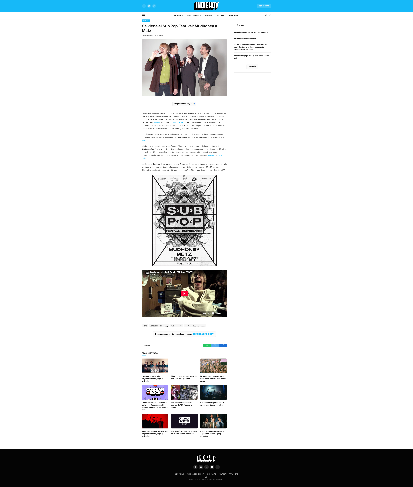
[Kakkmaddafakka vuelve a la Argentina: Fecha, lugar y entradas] (213, 421)
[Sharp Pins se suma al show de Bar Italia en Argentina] (184, 366)
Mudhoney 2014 (176, 326)
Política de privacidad (228, 474)
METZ (145, 326)
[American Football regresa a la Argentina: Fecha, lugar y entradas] (155, 421)
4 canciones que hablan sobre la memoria (251, 32)
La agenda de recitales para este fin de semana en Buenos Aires (213, 378)
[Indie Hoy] (206, 6)
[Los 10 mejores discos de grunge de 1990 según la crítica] (184, 392)
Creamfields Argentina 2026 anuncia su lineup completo (212, 403)
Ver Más (252, 67)
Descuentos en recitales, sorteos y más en (184, 334)
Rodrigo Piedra (148, 35)
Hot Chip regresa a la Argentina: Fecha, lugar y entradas (152, 378)
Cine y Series (193, 15)
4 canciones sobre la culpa (245, 38)
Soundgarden (178, 122)
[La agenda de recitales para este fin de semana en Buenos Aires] (213, 366)
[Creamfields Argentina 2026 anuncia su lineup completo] (213, 392)
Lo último (239, 25)
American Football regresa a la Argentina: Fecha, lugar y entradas (154, 433)
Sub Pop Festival (199, 326)
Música (177, 15)
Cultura (220, 15)
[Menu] (143, 15)
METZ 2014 (154, 326)
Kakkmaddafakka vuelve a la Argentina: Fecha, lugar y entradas (212, 433)
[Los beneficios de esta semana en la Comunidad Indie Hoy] (184, 421)
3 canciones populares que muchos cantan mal (251, 57)
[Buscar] (266, 15)
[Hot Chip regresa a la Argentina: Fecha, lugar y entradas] (155, 366)
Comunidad (264, 6)
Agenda (208, 15)
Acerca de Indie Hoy (195, 474)
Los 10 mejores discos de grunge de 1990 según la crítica (182, 404)
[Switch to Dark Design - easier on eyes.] (270, 15)
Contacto (211, 474)
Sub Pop (188, 326)
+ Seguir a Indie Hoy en (183, 104)
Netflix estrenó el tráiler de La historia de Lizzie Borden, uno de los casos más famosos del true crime (250, 47)
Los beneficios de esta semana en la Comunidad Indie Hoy (184, 432)
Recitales (146, 20)
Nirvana (157, 122)
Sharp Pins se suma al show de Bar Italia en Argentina (184, 377)
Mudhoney (164, 326)
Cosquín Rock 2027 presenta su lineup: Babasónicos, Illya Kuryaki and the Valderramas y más (155, 406)
